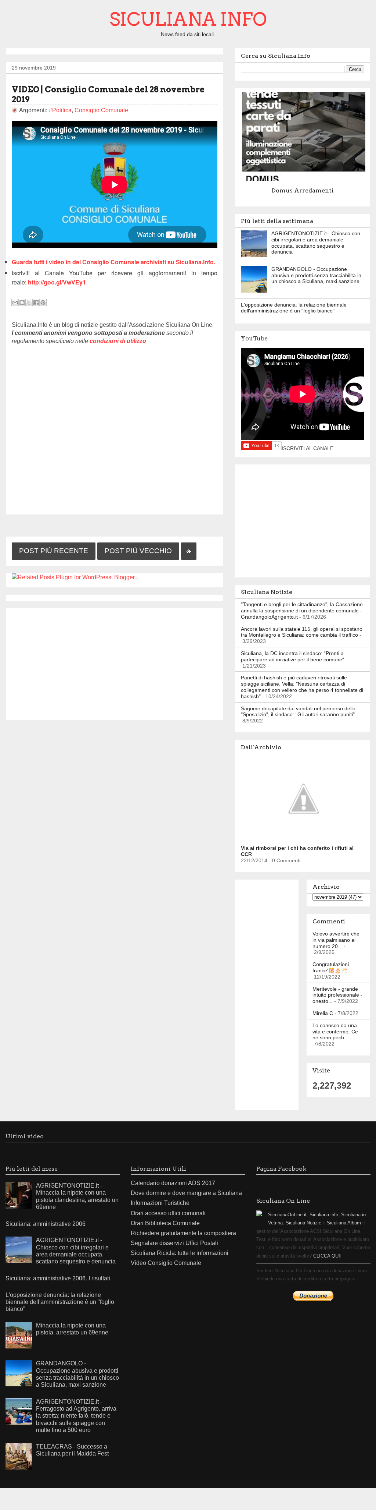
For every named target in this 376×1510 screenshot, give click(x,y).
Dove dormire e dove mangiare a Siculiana (186, 1193)
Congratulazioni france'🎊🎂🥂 (330, 967)
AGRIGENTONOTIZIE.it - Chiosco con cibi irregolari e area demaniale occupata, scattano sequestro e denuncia (315, 242)
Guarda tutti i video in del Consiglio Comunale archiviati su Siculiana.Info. (113, 262)
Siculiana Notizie (303, 1223)
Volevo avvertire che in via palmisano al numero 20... (335, 940)
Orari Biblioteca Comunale (165, 1223)
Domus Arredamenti (302, 190)
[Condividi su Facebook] (36, 302)
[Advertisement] (114, 662)
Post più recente (53, 551)
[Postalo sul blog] (22, 302)
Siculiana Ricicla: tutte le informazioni (179, 1253)
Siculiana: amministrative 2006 (46, 1224)
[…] (305, 180)
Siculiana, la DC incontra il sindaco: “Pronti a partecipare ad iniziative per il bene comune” (292, 656)
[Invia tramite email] (15, 302)
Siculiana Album (344, 1223)
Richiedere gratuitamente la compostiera (183, 1233)
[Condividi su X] (29, 302)
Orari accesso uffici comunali (168, 1213)
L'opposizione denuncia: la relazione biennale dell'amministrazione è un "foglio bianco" (294, 308)
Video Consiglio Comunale (166, 1263)
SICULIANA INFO (188, 19)
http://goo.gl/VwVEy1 (57, 282)
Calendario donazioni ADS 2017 (173, 1183)
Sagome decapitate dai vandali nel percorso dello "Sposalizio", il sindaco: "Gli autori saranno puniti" (298, 712)
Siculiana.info (324, 1214)
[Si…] (305, 838)
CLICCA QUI (326, 1256)
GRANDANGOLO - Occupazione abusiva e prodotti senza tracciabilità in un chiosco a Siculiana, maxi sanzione (316, 275)
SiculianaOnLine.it (287, 1214)
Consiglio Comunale (101, 110)
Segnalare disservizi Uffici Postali (174, 1243)
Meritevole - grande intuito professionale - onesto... (337, 995)
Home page (188, 551)
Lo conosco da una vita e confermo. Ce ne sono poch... (335, 1031)
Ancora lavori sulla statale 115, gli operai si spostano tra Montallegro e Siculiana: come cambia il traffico (301, 632)
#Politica (60, 110)
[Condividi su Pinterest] (43, 302)
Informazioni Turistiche (160, 1203)
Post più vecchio (138, 551)
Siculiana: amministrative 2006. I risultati (58, 1278)
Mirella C (322, 1013)
